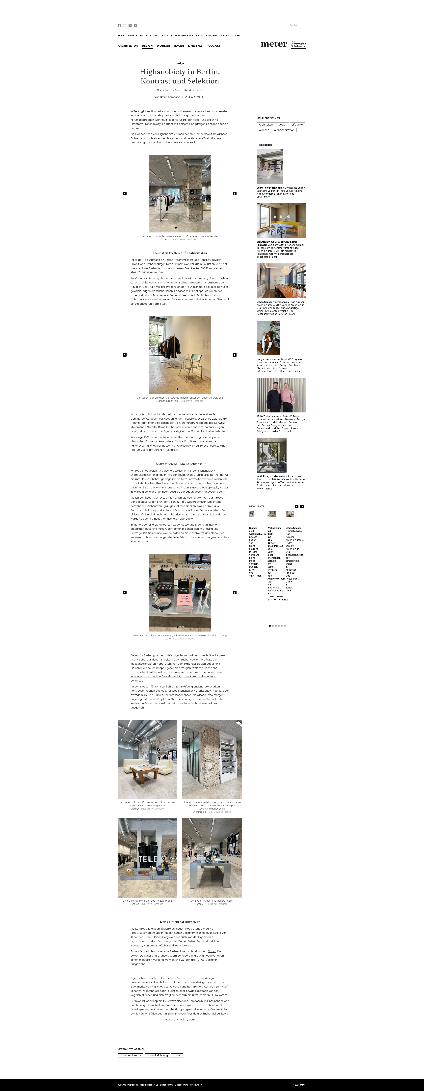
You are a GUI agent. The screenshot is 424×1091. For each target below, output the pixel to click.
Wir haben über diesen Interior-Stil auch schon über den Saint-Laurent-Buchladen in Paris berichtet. (177, 676)
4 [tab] (184, 228)
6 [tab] (284, 626)
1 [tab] (176, 228)
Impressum (132, 1085)
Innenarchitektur (130, 1055)
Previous (125, 193)
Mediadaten (146, 1085)
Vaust (212, 951)
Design (147, 45)
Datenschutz (166, 1085)
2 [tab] (179, 228)
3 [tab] (182, 228)
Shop (199, 36)
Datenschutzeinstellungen (188, 1085)
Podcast (213, 45)
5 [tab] (281, 626)
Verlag (122, 1085)
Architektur (128, 45)
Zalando (217, 418)
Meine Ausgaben (231, 36)
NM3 (217, 663)
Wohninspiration (284, 130)
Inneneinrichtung (157, 1055)
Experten (151, 36)
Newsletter (135, 36)
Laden (177, 1055)
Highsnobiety (152, 124)
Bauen (179, 45)
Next (235, 193)
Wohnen (163, 45)
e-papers (211, 36)
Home (121, 36)
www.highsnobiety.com (180, 1019)
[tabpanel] (180, 194)
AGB (156, 1085)
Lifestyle (195, 45)
